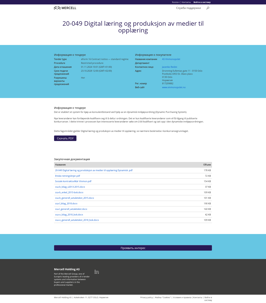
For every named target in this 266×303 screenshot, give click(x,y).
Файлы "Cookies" (163, 297)
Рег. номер (141, 83)
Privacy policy (146, 297)
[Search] (208, 8)
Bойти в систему (202, 2)
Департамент (142, 63)
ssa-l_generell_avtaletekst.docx (71, 209)
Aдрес (138, 70)
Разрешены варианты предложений (61, 81)
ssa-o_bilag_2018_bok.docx (69, 214)
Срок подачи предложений (61, 72)
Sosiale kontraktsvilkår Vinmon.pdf (73, 181)
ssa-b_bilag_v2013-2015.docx (70, 186)
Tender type (60, 59)
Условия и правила (182, 297)
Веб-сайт (139, 87)
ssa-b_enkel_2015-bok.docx (69, 192)
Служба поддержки (188, 8)
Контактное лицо (144, 66)
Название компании (146, 59)
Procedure (59, 63)
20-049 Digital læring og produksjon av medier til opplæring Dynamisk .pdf (93, 170)
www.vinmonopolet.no (174, 87)
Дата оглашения (63, 66)
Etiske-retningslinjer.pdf (67, 175)
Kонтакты (186, 2)
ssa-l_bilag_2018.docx (66, 203)
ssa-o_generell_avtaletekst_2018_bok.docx (77, 220)
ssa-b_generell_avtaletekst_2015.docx (74, 197)
